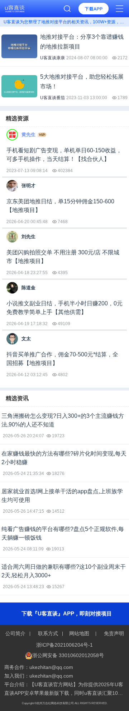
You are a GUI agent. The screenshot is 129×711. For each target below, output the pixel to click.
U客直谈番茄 (52, 97)
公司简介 (16, 633)
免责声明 (113, 633)
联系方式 (48, 633)
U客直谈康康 (52, 57)
